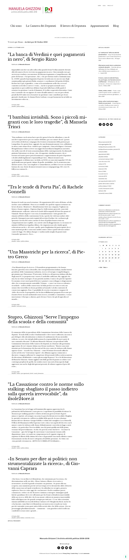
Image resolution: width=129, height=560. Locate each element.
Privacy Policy (66, 553)
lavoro (100, 171)
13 (118, 251)
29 (103, 261)
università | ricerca (21, 306)
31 (109, 261)
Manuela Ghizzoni (24, 64)
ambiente (101, 152)
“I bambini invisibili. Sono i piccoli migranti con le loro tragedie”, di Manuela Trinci (47, 122)
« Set (100, 267)
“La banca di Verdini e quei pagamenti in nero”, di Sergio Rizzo (46, 57)
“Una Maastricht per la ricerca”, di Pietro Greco (46, 254)
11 (112, 251)
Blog (104, 5)
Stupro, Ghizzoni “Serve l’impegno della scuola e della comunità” (43, 319)
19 (115, 254)
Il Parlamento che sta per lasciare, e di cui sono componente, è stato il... (109, 81)
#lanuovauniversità (103, 142)
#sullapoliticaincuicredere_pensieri (108, 149)
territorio (100, 191)
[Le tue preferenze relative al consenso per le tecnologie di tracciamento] (125, 556)
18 (112, 254)
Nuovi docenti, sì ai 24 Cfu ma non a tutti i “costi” (109, 214)
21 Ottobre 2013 (15, 104)
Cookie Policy (74, 553)
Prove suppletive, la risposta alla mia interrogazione (109, 221)
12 (115, 251)
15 (103, 254)
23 (106, 258)
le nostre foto (102, 174)
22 (103, 258)
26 (115, 258)
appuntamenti (102, 154)
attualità (14, 106)
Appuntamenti (99, 25)
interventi (101, 169)
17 (109, 254)
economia (101, 166)
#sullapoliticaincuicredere (105, 147)
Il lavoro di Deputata (73, 25)
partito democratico (104, 183)
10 (109, 251)
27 (118, 258)
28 (100, 261)
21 (99, 258)
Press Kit (110, 5)
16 (106, 254)
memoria (101, 176)
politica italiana (20, 106)
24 (109, 258)
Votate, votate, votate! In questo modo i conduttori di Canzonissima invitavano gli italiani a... (109, 92)
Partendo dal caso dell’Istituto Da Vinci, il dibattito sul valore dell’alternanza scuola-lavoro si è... (109, 69)
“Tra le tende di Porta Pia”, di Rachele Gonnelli (45, 189)
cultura (18, 176)
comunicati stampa (103, 159)
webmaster (86, 553)
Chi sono (16, 25)
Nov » (105, 267)
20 (118, 254)
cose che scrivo (102, 161)
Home (99, 5)
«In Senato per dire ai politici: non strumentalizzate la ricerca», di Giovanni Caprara (44, 463)
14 (99, 254)
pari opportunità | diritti (27, 373)
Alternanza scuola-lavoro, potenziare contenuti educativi (109, 210)
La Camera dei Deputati (41, 25)
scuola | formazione (39, 373)
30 (106, 261)
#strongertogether (103, 144)
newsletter (101, 178)
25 (112, 258)
